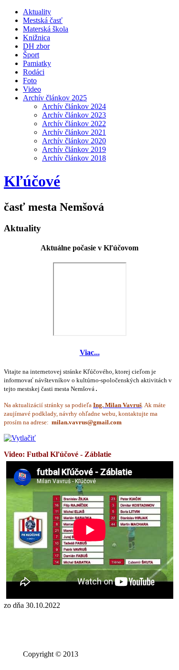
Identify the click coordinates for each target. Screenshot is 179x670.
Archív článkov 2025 (55, 98)
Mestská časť (43, 20)
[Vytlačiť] (20, 438)
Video (32, 89)
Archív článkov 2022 (74, 123)
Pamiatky (37, 63)
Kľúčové (32, 181)
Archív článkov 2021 (74, 132)
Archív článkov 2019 (74, 149)
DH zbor (36, 46)
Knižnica (36, 37)
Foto (30, 80)
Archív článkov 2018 (74, 158)
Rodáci (33, 72)
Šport (31, 55)
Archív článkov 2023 (74, 115)
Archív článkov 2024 (74, 106)
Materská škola (45, 29)
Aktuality (37, 12)
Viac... (90, 352)
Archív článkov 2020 (74, 141)
